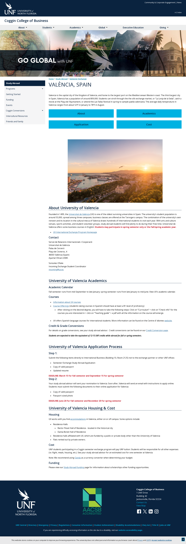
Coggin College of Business (26, 20)
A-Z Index (178, 12)
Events (9, 105)
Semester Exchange (78, 79)
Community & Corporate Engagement (160, 2)
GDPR (148, 540)
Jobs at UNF (165, 525)
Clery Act (146, 525)
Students (47, 27)
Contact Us (141, 502)
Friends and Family (14, 121)
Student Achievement (104, 525)
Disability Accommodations (128, 525)
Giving (163, 27)
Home (51, 79)
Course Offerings (61, 306)
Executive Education (133, 27)
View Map (141, 505)
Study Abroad (13, 83)
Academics (75, 27)
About (21, 27)
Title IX (155, 525)
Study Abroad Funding (74, 467)
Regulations (64, 525)
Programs (10, 88)
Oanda (78, 457)
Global (102, 27)
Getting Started (13, 94)
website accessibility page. (130, 530)
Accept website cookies (162, 540)
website (168, 320)
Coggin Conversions (15, 110)
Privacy (140, 540)
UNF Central (21, 525)
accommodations (78, 419)
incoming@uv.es (56, 269)
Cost (149, 124)
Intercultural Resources (17, 116)
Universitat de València (79, 214)
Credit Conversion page (157, 330)
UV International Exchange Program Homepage (75, 232)
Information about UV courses (67, 302)
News (179, 2)
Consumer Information (82, 525)
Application (81, 124)
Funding (10, 99)
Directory (32, 525)
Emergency (44, 525)
